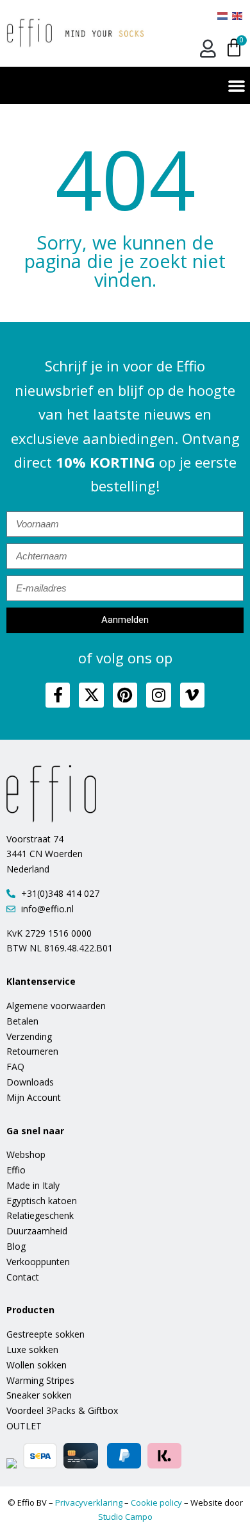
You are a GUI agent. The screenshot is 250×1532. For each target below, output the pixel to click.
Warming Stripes (40, 1380)
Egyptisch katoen (41, 1201)
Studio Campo (125, 1516)
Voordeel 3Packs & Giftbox (62, 1410)
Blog (16, 1246)
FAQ (15, 1066)
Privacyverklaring (88, 1502)
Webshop (26, 1154)
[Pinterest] (125, 695)
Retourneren (32, 1051)
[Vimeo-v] (192, 695)
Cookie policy (156, 1502)
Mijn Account (33, 1097)
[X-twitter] (91, 695)
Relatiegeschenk (40, 1215)
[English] (238, 15)
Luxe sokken (32, 1349)
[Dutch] (223, 15)
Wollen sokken (36, 1365)
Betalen (22, 1021)
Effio (16, 1170)
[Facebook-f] (58, 695)
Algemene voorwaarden (56, 1006)
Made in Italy (33, 1185)
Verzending (29, 1036)
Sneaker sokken (39, 1395)
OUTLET (24, 1426)
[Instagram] (158, 695)
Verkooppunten (38, 1261)
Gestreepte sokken (45, 1334)
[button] (236, 85)
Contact (22, 1277)
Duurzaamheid (36, 1231)
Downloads (30, 1082)
